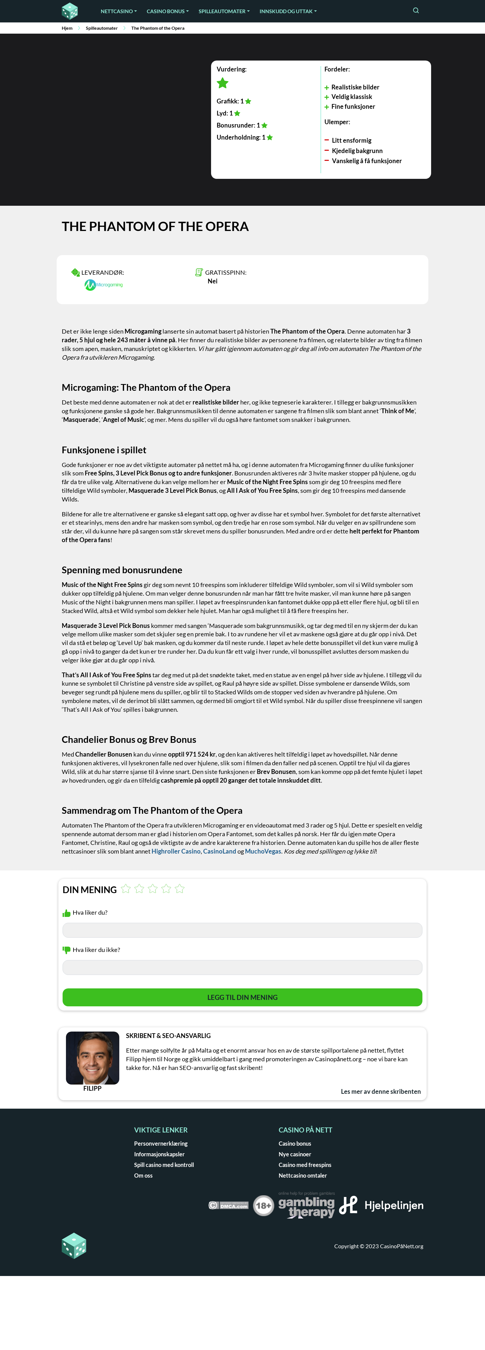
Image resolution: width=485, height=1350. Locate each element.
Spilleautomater (222, 11)
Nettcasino (117, 11)
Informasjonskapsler (159, 1154)
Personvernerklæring (160, 1143)
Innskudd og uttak (286, 11)
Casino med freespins (305, 1164)
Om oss (143, 1175)
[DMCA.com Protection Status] (228, 1207)
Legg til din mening (242, 997)
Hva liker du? (90, 912)
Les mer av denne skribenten (381, 1091)
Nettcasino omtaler (303, 1175)
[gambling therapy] (307, 1207)
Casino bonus (166, 11)
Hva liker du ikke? (96, 949)
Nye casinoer (295, 1154)
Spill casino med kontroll (164, 1164)
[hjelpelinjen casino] (381, 1207)
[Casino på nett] (73, 11)
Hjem (67, 28)
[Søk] (416, 11)
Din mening (90, 889)
